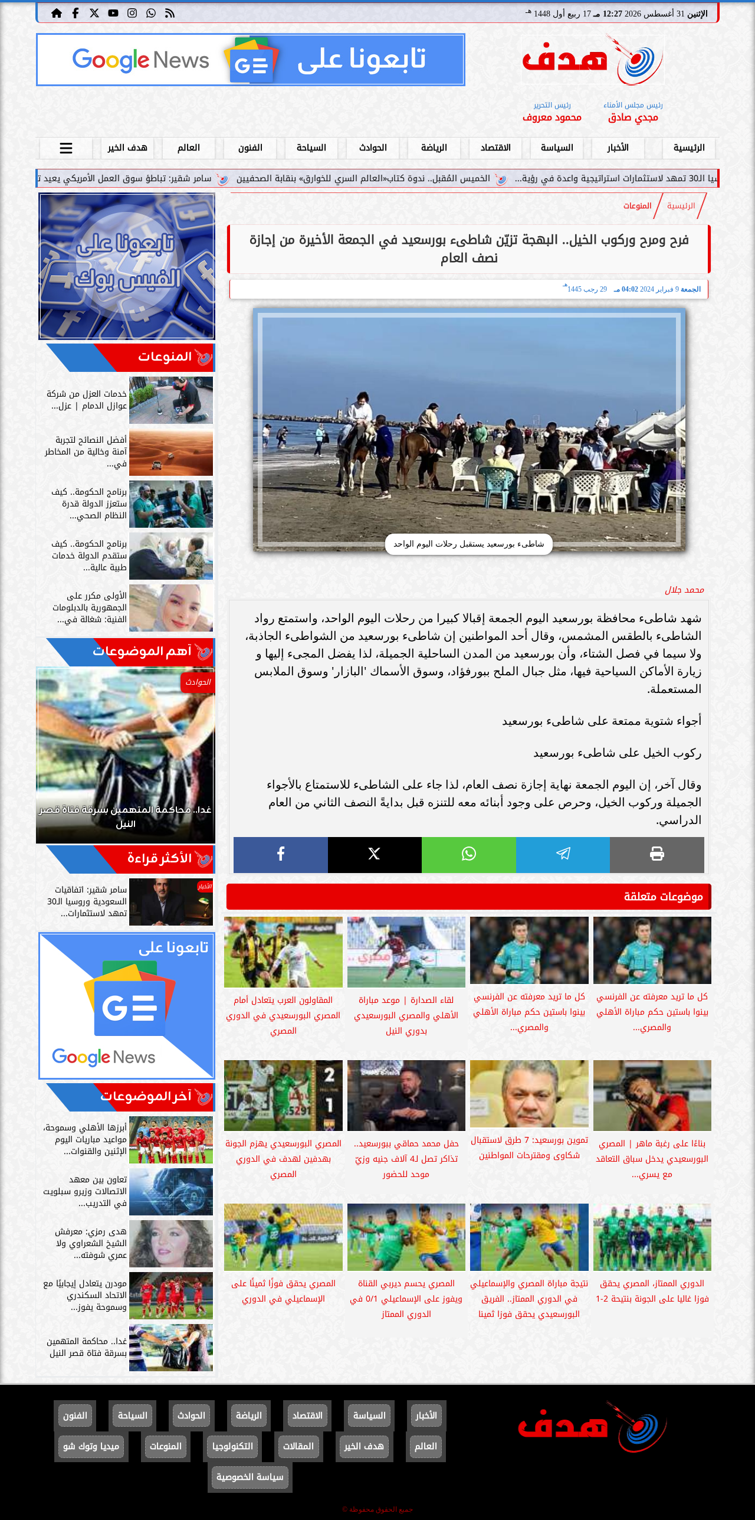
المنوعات (637, 206)
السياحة (311, 148)
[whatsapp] (469, 855)
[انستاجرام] (132, 12)
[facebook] (281, 855)
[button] (60, 760)
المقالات (298, 1446)
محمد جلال (684, 590)
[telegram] (563, 855)
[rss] (169, 12)
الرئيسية (689, 148)
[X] (375, 855)
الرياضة (434, 148)
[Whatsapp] (151, 12)
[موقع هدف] (593, 61)
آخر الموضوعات (146, 1097)
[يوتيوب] (113, 12)
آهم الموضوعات (142, 652)
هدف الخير (127, 148)
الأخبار (618, 148)
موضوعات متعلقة (663, 897)
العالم (189, 148)
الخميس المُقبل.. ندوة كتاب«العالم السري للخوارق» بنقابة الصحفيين (437, 179)
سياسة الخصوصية (250, 1477)
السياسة (557, 148)
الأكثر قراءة (159, 859)
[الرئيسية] (56, 12)
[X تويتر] (94, 12)
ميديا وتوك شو (91, 1446)
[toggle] (66, 146)
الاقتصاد (496, 148)
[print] (657, 855)
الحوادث (373, 148)
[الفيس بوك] (75, 12)
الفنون (250, 148)
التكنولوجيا (232, 1446)
